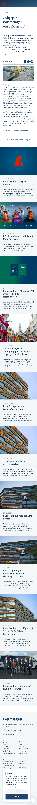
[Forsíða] (4, 3)
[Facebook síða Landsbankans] (4, 719)
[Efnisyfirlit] (33, 3)
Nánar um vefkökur (12, 788)
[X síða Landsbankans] (7, 719)
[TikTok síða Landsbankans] (20, 719)
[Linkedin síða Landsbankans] (14, 719)
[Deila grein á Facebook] (25, 61)
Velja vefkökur (16, 791)
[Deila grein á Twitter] (28, 61)
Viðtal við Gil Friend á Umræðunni (15, 131)
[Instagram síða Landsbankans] (17, 719)
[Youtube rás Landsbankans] (11, 719)
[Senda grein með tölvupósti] (31, 61)
